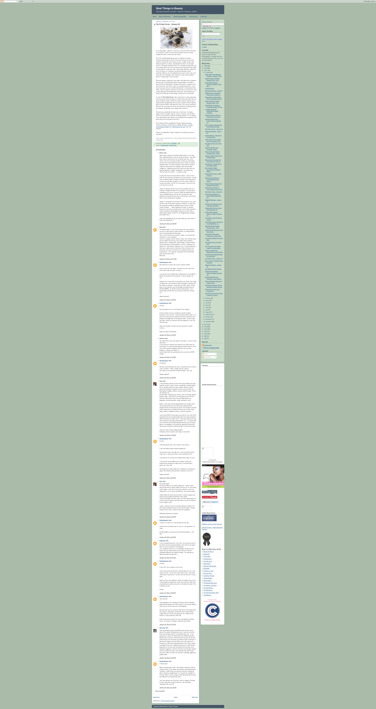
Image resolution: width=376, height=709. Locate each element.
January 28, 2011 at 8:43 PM (168, 537)
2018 (205, 336)
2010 (205, 68)
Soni (161, 381)
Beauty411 (207, 554)
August (208, 312)
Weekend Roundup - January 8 (214, 91)
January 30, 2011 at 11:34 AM (168, 687)
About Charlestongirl (164, 16)
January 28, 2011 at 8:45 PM (168, 557)
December (209, 321)
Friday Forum (173, 145)
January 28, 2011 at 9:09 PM (168, 593)
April (207, 303)
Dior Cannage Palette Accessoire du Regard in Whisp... (213, 169)
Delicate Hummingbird (210, 566)
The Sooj (162, 628)
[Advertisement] (210, 415)
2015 (205, 331)
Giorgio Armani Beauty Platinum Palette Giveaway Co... (213, 214)
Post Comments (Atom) (167, 701)
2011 (205, 70)
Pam (161, 227)
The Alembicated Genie (210, 583)
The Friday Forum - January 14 (214, 129)
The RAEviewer (208, 590)
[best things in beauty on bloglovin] (210, 503)
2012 (205, 324)
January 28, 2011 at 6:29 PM (168, 478)
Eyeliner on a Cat (208, 571)
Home (154, 16)
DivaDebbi (206, 568)
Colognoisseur (208, 559)
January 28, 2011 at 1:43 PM (168, 357)
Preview (204, 28)
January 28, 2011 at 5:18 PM (168, 435)
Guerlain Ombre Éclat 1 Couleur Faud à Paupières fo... (213, 121)
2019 (205, 338)
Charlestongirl (164, 145)
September (209, 314)
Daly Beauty (207, 563)
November (209, 319)
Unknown (162, 540)
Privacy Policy (193, 16)
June (207, 307)
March (207, 300)
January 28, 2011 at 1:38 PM (168, 300)
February (208, 298)
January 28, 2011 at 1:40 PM (168, 335)
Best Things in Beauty (169, 8)
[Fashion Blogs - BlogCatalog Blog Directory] (212, 529)
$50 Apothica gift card (179, 127)
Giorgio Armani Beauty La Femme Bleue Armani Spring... (212, 179)
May (207, 305)
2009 (205, 66)
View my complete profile (211, 348)
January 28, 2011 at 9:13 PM (168, 624)
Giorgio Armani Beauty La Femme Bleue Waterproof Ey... (213, 196)
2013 (205, 326)
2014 (205, 329)
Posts (206, 354)
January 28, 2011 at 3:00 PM (168, 377)
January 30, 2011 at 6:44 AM (168, 658)
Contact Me (203, 16)
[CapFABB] (212, 621)
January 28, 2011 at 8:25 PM (168, 517)
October (208, 317)
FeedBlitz (217, 28)
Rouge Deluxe (208, 580)
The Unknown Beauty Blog (211, 592)
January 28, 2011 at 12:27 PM (168, 259)
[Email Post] (178, 143)
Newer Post (156, 697)
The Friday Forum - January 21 (214, 192)
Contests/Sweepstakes (179, 16)
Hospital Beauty (209, 88)
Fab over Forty (208, 573)
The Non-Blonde (208, 588)
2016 (205, 334)
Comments (207, 357)
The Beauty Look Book (210, 585)
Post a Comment (160, 691)
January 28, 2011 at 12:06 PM (168, 223)
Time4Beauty (207, 595)
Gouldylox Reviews (209, 575)
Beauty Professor (208, 551)
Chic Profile (207, 556)
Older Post (195, 697)
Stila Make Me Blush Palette (213, 269)
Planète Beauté (208, 578)
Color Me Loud (208, 561)
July (207, 310)
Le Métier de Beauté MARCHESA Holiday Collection (211, 111)
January (208, 72)
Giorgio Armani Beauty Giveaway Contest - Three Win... (213, 84)
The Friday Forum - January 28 (168, 24)
